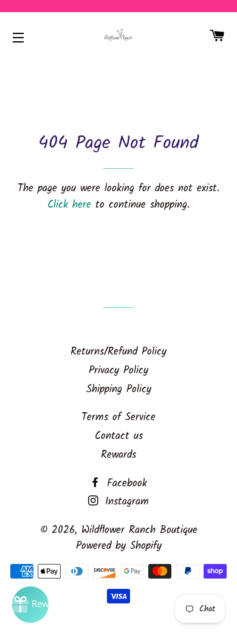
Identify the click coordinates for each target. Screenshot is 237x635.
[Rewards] (30, 604)
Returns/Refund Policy (118, 352)
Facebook (125, 483)
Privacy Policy (118, 370)
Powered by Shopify (119, 546)
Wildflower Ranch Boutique (139, 530)
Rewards (118, 455)
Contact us (119, 436)
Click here (69, 205)
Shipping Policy (118, 389)
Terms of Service (118, 417)
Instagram (125, 502)
